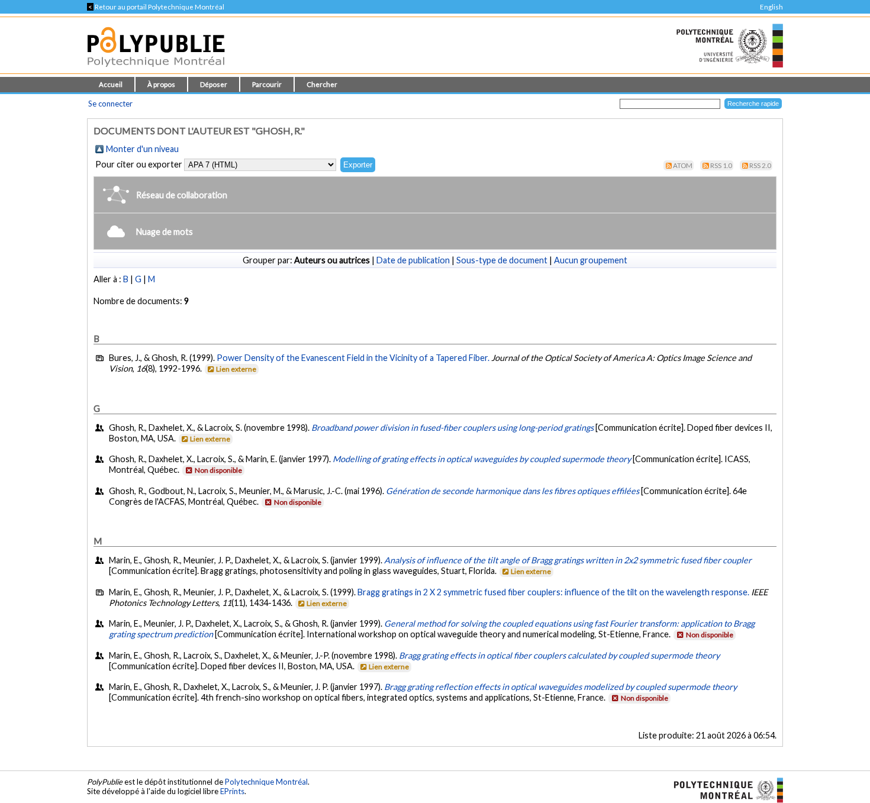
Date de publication (413, 260)
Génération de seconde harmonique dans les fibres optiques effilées (512, 491)
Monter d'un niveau (142, 149)
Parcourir (267, 84)
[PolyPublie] (156, 70)
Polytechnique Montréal (266, 781)
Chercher (322, 84)
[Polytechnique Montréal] (723, 789)
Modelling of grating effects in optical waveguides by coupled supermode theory (482, 459)
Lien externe (236, 369)
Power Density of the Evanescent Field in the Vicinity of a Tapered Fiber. (353, 358)
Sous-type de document (501, 260)
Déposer (213, 84)
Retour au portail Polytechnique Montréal (155, 7)
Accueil (111, 84)
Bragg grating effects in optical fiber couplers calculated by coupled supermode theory (559, 655)
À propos (161, 84)
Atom (682, 165)
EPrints (232, 791)
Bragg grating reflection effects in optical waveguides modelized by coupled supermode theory (560, 687)
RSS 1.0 (721, 165)
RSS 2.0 (760, 165)
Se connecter (110, 103)
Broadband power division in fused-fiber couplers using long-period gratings (452, 428)
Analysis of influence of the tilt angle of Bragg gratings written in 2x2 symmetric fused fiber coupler (568, 560)
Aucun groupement (590, 260)
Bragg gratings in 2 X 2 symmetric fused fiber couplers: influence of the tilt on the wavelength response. (553, 592)
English (771, 7)
